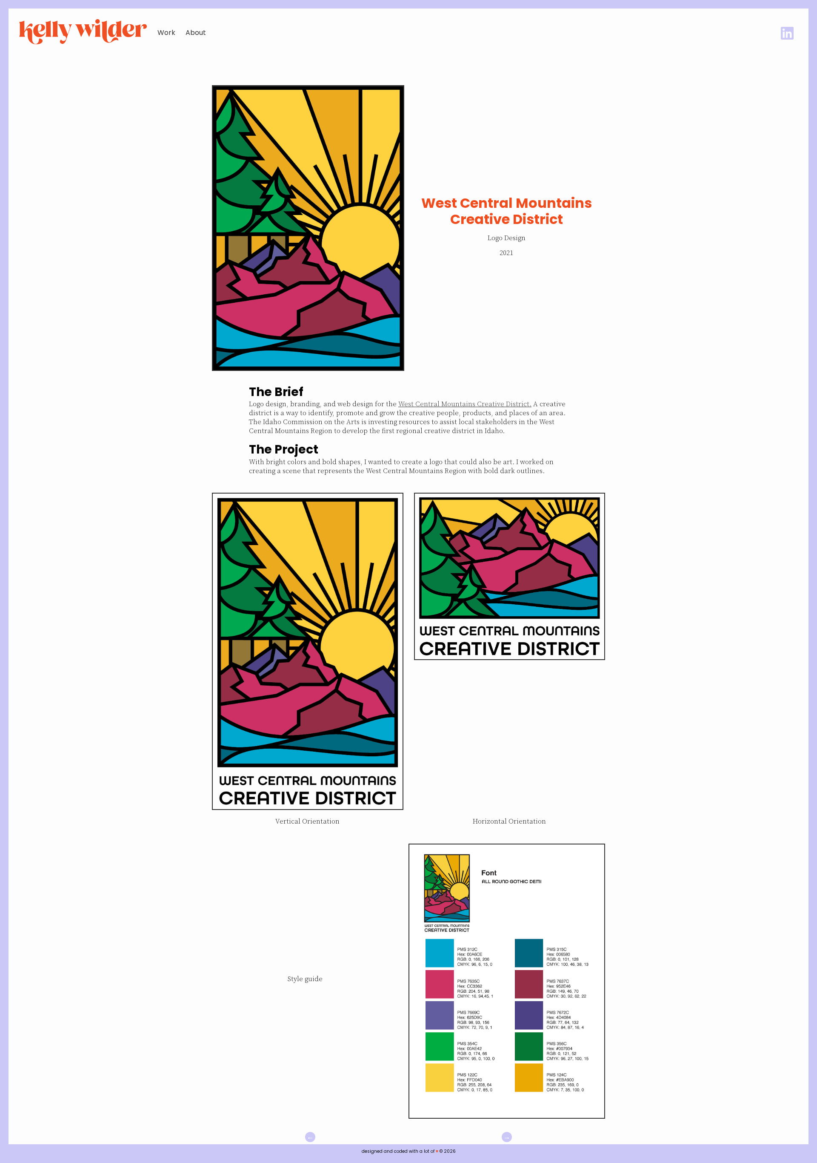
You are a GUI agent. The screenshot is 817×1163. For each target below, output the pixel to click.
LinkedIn (787, 33)
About (196, 32)
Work (166, 32)
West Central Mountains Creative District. (464, 404)
